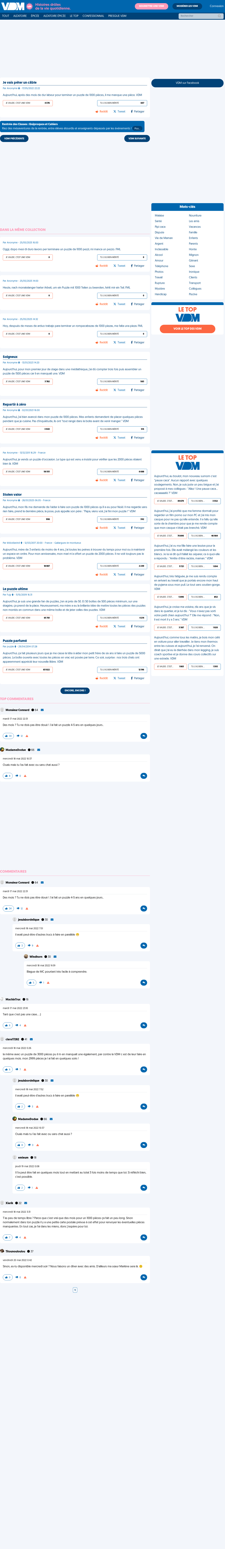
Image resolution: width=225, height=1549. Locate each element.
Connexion (217, 6)
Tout (5, 16)
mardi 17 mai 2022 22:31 (15, 719)
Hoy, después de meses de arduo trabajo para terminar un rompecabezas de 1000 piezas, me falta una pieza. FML (73, 326)
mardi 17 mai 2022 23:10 (15, 1008)
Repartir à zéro (14, 404)
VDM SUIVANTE (137, 138)
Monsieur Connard (18, 710)
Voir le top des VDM (187, 329)
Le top (74, 16)
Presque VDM (117, 16)
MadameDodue (16, 750)
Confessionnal (93, 16)
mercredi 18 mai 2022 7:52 (29, 1089)
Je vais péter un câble (20, 83)
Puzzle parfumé (15, 641)
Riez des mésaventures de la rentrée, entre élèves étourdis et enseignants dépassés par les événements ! (71, 126)
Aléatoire (20, 16)
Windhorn (36, 957)
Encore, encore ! (75, 690)
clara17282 (13, 1039)
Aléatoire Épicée (54, 16)
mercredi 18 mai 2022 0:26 (17, 1048)
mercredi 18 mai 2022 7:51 (29, 928)
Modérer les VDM (187, 6)
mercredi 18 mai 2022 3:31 (16, 1212)
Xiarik (10, 1203)
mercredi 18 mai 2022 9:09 (41, 965)
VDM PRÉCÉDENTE (14, 138)
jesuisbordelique (29, 920)
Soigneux (10, 357)
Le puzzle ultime (15, 589)
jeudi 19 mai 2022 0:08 (27, 1166)
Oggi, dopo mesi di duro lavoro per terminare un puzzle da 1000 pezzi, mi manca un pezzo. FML (62, 249)
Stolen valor (12, 495)
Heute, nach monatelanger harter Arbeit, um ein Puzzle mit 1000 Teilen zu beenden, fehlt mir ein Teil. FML (66, 287)
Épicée (35, 16)
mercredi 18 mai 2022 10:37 (17, 759)
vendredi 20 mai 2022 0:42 (17, 1260)
